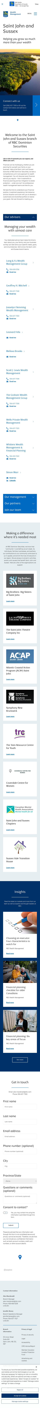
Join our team (13, 510)
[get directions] (20, 1257)
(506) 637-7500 (11, 105)
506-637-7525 (14, 428)
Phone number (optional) (18, 1146)
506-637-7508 (14, 403)
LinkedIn (13, 480)
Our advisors (12, 217)
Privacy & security (28, 1335)
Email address (11, 1131)
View (36, 4)
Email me (13, 272)
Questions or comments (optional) (17, 1189)
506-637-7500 (14, 316)
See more (20, 1060)
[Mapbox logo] (8, 1270)
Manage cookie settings (20, 1401)
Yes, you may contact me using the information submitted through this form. (23, 1215)
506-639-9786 (14, 269)
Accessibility (26, 1342)
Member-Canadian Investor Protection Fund (28, 1352)
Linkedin (6, 1306)
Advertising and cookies (27, 1360)
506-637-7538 (14, 379)
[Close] (36, 1367)
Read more (10, 953)
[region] (20, 1260)
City (5, 1161)
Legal (23, 1339)
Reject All (20, 1390)
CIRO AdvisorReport (28, 1346)
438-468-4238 (13, 1304)
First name (9, 1101)
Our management (15, 497)
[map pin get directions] (20, 1257)
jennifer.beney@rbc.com (11, 1316)
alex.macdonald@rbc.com (12, 1301)
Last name (9, 1116)
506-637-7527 (13, 1318)
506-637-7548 (14, 291)
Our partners (12, 503)
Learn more (10, 601)
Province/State (12, 1176)
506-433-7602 (14, 456)
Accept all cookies (20, 1396)
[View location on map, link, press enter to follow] (20, 1260)
